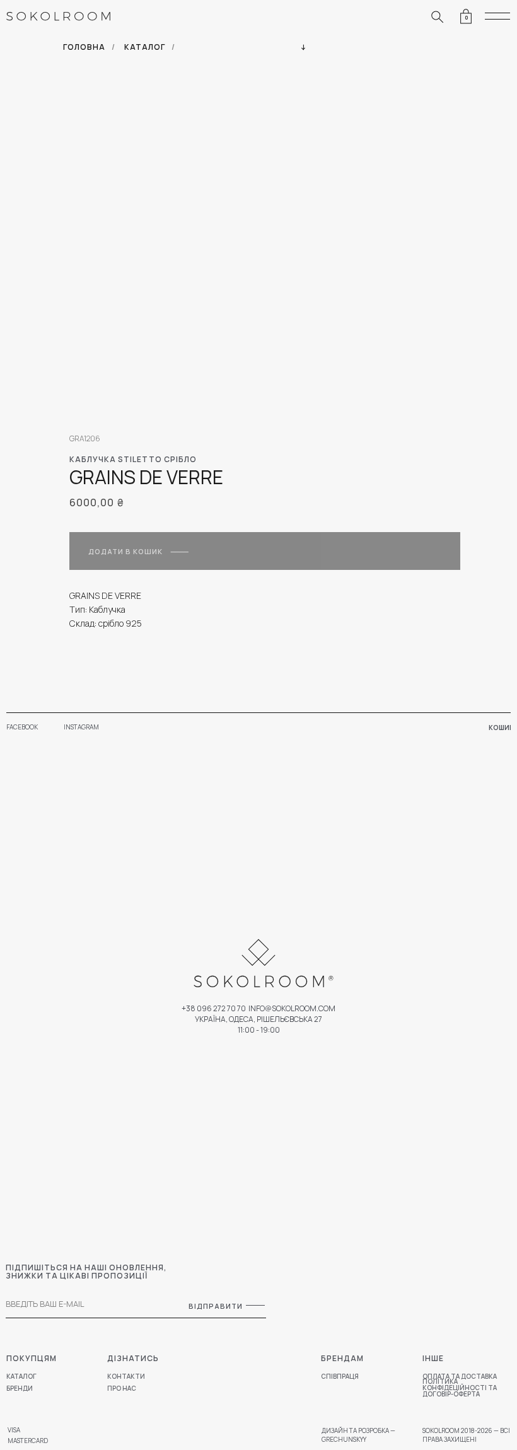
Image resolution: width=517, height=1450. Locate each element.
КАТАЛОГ (144, 47)
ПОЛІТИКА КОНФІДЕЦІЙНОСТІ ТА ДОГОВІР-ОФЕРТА (459, 1387)
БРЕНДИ (19, 1388)
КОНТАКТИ (126, 1376)
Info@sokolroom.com (291, 1008)
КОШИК (501, 727)
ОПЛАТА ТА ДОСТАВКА (459, 1376)
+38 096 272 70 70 (214, 1008)
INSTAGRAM (81, 726)
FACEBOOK (22, 726)
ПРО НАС (121, 1388)
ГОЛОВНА (84, 47)
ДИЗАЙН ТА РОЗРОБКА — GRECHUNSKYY (358, 1435)
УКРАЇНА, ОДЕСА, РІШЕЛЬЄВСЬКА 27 (258, 1019)
